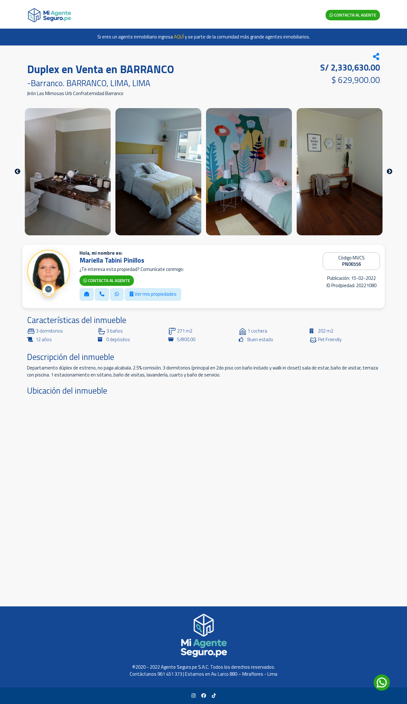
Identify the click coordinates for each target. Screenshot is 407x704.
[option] (68, 171)
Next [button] (389, 172)
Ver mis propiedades (155, 294)
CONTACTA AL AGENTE (354, 15)
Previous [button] (17, 172)
